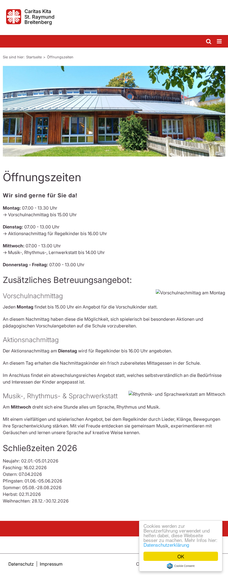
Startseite (34, 57)
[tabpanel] (114, 111)
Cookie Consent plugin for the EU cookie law (181, 566)
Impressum (51, 564)
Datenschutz (21, 564)
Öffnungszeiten (60, 57)
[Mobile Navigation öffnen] (219, 41)
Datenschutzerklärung (166, 544)
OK (180, 556)
